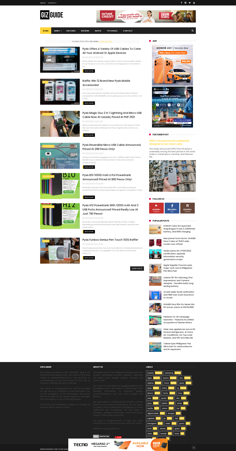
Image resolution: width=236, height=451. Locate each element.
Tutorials (112, 31)
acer (149, 398)
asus (150, 388)
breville (164, 433)
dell (176, 418)
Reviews (85, 31)
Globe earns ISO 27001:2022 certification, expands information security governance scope (177, 255)
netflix (150, 408)
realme (151, 383)
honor (166, 383)
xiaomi (166, 378)
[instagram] (185, 2)
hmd (149, 428)
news (45, 82)
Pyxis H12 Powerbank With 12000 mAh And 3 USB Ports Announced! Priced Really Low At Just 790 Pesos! (110, 209)
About (43, 3)
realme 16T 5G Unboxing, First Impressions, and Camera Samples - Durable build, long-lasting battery (178, 282)
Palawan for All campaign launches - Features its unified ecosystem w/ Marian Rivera (178, 319)
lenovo (150, 393)
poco (150, 403)
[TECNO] (118, 444)
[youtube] (194, 2)
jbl (165, 418)
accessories (48, 114)
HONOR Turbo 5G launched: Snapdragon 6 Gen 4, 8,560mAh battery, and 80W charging (179, 229)
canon (164, 408)
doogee (171, 413)
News (57, 31)
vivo (181, 378)
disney (163, 428)
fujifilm (164, 403)
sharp (179, 403)
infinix (164, 388)
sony (180, 393)
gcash (163, 398)
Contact (52, 3)
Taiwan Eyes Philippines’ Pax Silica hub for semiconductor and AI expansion (177, 346)
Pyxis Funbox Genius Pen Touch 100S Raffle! (110, 240)
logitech (151, 418)
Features (71, 31)
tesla (150, 433)
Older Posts (137, 268)
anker (168, 423)
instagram (152, 423)
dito (178, 398)
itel (178, 408)
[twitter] (190, 2)
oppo (150, 378)
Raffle (98, 31)
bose (177, 433)
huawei (151, 373)
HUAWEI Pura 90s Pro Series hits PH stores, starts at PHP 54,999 (178, 306)
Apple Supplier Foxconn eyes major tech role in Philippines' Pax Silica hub (177, 268)
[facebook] (181, 2)
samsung (169, 373)
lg (178, 388)
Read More (89, 71)
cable (45, 50)
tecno (165, 393)
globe (181, 383)
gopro (177, 428)
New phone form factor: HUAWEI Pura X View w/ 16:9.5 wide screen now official (179, 241)
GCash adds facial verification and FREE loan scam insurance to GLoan (178, 295)
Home (45, 31)
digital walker (153, 413)
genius (46, 241)
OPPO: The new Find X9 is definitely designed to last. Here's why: (169, 142)
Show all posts (106, 41)
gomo (181, 423)
